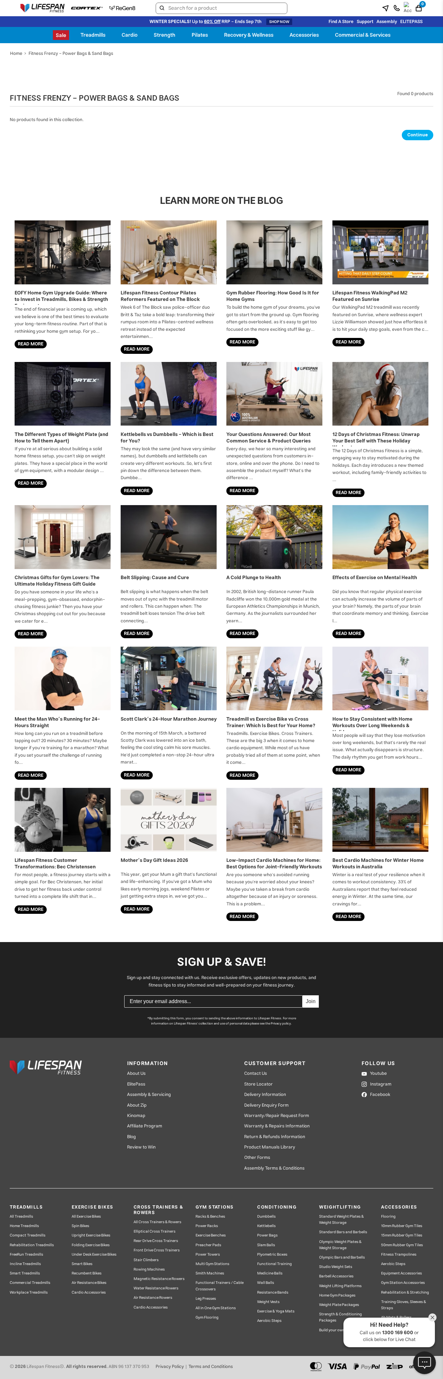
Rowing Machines (149, 1269)
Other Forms (257, 1157)
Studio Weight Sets (335, 1267)
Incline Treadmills (25, 1264)
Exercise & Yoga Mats (275, 1311)
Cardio (130, 35)
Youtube (378, 1073)
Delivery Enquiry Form (266, 1105)
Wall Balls (265, 1283)
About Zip (137, 1105)
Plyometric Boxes (272, 1254)
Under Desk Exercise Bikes (94, 1254)
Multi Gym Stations (212, 1264)
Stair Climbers (146, 1260)
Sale (61, 35)
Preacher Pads (208, 1245)
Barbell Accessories (336, 1276)
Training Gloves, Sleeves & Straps (403, 1305)
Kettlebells (266, 1226)
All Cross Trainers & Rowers (157, 1222)
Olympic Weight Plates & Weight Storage (340, 1245)
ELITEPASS (411, 22)
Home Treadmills (24, 1226)
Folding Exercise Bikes (91, 1245)
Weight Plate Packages (339, 1305)
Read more (30, 344)
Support (365, 22)
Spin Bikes (80, 1226)
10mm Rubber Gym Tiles (401, 1226)
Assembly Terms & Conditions (274, 1168)
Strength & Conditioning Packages (340, 1317)
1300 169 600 (397, 1332)
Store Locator (258, 1084)
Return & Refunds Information (274, 1136)
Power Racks (207, 1226)
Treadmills (92, 35)
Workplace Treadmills (29, 1292)
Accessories (304, 35)
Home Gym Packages (337, 1295)
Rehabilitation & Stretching (405, 1292)
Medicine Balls (269, 1273)
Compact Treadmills (27, 1235)
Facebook (380, 1094)
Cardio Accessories (89, 1292)
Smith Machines (210, 1273)
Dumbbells (266, 1216)
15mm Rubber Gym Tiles (401, 1235)
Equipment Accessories (401, 1273)
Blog (131, 1136)
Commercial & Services (362, 35)
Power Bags (267, 1235)
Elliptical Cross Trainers (154, 1231)
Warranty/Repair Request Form (276, 1115)
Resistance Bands (272, 1292)
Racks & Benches (210, 1216)
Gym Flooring (207, 1317)
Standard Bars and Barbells (343, 1232)
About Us (136, 1073)
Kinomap (136, 1115)
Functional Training (274, 1264)
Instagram (380, 1084)
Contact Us (255, 1073)
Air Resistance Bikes (89, 1283)
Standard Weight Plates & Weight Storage (341, 1219)
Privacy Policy (170, 1366)
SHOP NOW (279, 22)
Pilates (200, 35)
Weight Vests (268, 1302)
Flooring (388, 1216)
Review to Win (141, 1147)
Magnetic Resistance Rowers (159, 1279)
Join (311, 1001)
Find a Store (341, 22)
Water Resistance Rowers (156, 1288)
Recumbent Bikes (87, 1273)
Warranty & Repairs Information (277, 1126)
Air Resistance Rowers (153, 1298)
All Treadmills (21, 1216)
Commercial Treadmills (30, 1283)
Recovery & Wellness (248, 35)
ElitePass (136, 1084)
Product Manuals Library (269, 1147)
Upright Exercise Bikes (91, 1235)
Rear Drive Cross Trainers (156, 1241)
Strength (164, 35)
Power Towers (208, 1254)
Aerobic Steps (269, 1321)
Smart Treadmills (25, 1273)
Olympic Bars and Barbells (342, 1257)
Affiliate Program (144, 1126)
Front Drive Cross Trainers (157, 1250)
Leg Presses (206, 1299)
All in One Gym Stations (216, 1308)
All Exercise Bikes (86, 1216)
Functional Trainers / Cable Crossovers (220, 1286)
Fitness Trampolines (398, 1254)
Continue (417, 135)
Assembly (387, 22)
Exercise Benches (211, 1235)
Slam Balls (266, 1245)
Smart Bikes (82, 1264)
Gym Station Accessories (403, 1283)
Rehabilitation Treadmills (32, 1245)
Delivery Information (265, 1094)
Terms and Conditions (210, 1366)
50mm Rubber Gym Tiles (402, 1245)
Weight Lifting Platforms (340, 1286)
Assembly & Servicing (149, 1094)
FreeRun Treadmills (26, 1254)
